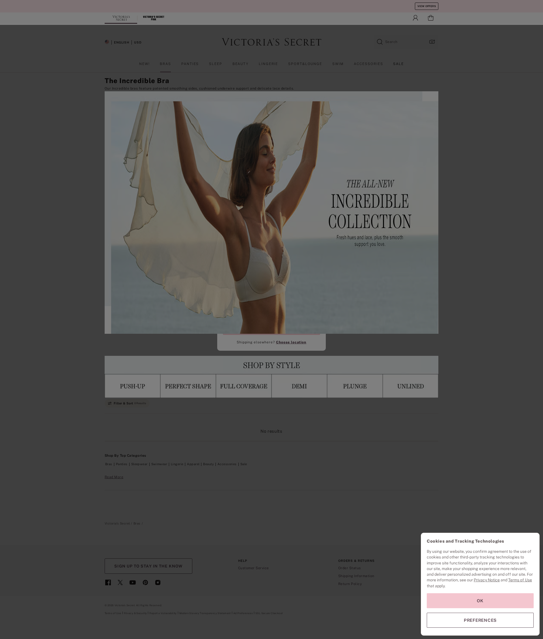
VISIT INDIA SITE (271, 328)
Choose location (291, 342)
